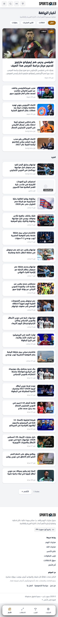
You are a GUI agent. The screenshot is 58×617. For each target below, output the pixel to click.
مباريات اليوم (50, 542)
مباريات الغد (51, 547)
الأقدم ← (25, 492)
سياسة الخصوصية (41, 586)
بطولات (14, 23)
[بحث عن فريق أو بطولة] (10, 3)
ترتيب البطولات (50, 556)
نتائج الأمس (51, 551)
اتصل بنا (30, 586)
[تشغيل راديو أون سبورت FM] (16, 3)
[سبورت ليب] (29, 515)
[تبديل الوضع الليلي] (4, 3)
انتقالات (42, 23)
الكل (52, 23)
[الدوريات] (22, 3)
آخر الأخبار (52, 565)
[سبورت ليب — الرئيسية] (47, 3)
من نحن (53, 586)
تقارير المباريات (28, 23)
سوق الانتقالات (50, 561)
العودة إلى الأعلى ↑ (49, 600)
